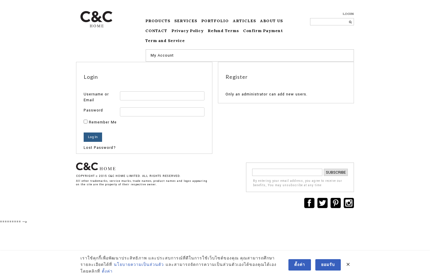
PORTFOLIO (215, 20)
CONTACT (156, 30)
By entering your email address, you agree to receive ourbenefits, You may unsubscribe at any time (297, 183)
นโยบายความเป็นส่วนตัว (139, 264)
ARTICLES (244, 20)
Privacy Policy (187, 30)
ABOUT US (271, 20)
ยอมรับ (328, 264)
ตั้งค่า (107, 271)
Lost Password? (100, 147)
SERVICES (185, 20)
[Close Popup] (348, 264)
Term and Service (165, 40)
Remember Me (102, 122)
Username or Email (96, 97)
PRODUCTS (157, 20)
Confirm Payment (263, 30)
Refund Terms (223, 30)
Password (93, 110)
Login (348, 14)
